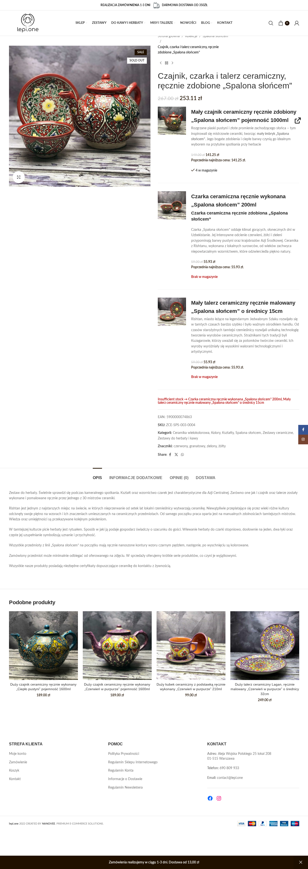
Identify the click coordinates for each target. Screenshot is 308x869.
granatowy (197, 446)
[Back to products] (166, 63)
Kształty (228, 433)
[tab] (97, 475)
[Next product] (172, 63)
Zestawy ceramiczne (278, 433)
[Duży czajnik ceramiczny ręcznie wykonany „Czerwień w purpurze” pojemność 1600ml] (117, 645)
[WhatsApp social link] (182, 454)
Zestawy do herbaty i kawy (178, 438)
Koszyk (14, 770)
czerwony (181, 446)
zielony (212, 446)
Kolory (215, 433)
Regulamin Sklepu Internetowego (133, 762)
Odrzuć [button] (300, 862)
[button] (172, 121)
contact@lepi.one (230, 778)
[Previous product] (161, 63)
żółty (222, 446)
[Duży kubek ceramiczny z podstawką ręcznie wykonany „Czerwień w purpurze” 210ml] (191, 645)
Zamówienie (18, 762)
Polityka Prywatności (123, 754)
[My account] (297, 23)
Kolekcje (191, 36)
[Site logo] (28, 23)
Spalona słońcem (215, 36)
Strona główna (169, 36)
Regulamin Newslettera (125, 787)
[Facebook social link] (170, 454)
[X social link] (176, 454)
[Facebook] (210, 798)
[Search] (271, 23)
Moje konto (17, 754)
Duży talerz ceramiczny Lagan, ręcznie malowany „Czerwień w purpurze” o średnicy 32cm (265, 689)
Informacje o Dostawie (125, 779)
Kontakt (15, 779)
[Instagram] (219, 798)
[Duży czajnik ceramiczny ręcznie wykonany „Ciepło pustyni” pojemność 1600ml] (43, 645)
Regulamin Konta (120, 770)
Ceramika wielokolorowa (191, 433)
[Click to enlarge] (19, 177)
